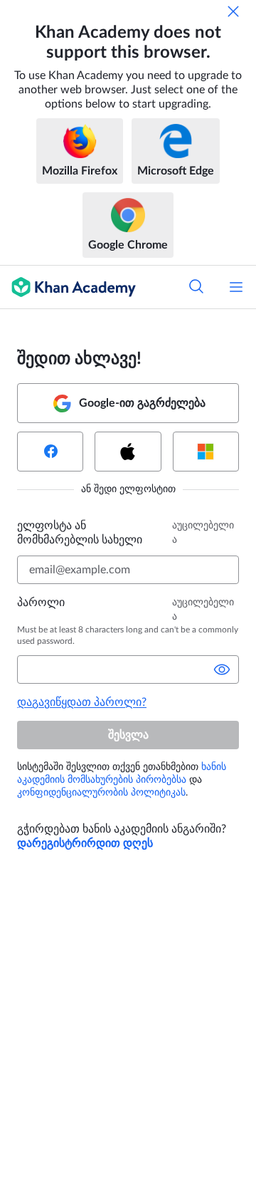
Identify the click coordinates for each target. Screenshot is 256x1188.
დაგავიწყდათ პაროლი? (81, 702)
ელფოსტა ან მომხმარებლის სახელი (79, 533)
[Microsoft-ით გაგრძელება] (206, 451)
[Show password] (221, 669)
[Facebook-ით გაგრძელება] (50, 451)
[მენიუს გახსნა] (236, 287)
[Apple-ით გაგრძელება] (128, 451)
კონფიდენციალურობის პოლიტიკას (101, 793)
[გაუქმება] (233, 11)
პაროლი (41, 602)
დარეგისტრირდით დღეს (85, 843)
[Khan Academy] (68, 287)
